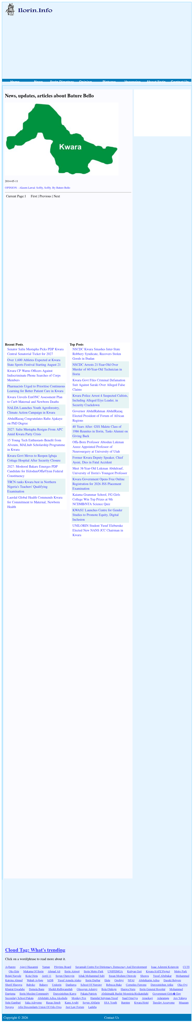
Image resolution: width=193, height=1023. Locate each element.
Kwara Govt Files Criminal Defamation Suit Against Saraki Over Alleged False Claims (98, 385)
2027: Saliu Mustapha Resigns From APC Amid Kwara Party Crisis (35, 431)
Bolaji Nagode (13, 975)
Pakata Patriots (88, 993)
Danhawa (71, 984)
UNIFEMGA (115, 971)
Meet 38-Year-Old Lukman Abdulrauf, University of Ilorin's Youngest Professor (99, 470)
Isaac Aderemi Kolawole (165, 967)
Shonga (144, 975)
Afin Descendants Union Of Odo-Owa (39, 1007)
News (38, 82)
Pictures (109, 82)
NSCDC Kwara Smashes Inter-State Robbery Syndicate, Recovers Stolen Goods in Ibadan (96, 354)
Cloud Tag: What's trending (35, 949)
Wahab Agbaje (35, 980)
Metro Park (180, 971)
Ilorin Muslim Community (34, 993)
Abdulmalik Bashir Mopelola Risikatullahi (124, 993)
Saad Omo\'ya (130, 998)
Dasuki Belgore (172, 980)
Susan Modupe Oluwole (122, 975)
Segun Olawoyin (65, 975)
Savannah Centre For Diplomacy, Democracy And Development (111, 967)
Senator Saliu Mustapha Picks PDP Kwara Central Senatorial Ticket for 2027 (35, 351)
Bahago (43, 984)
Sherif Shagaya (13, 984)
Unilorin (56, 984)
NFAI (131, 980)
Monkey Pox (79, 998)
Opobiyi (119, 980)
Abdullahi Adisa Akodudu (52, 998)
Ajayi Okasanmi (29, 967)
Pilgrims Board (62, 967)
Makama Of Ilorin (33, 971)
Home (15, 82)
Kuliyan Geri (134, 971)
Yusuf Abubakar (162, 975)
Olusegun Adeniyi (87, 989)
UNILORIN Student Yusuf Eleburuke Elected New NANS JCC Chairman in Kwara (97, 530)
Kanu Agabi (71, 1002)
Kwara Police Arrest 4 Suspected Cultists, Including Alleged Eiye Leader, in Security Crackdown (100, 400)
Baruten (125, 1002)
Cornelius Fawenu (136, 984)
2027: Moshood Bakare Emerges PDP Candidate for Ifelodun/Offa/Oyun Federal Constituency (35, 471)
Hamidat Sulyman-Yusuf (104, 998)
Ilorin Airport (72, 971)
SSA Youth (110, 1002)
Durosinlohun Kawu (64, 993)
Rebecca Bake (114, 984)
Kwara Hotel (141, 1002)
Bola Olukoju (109, 989)
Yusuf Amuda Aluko (69, 980)
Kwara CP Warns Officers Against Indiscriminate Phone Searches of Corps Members (33, 375)
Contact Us (180, 82)
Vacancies (133, 82)
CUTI (186, 967)
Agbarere (10, 967)
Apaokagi (147, 998)
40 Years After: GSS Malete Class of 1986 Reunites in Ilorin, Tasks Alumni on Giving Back (100, 431)
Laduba (92, 1007)
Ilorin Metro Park (93, 971)
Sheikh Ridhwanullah (60, 989)
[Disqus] (68, 596)
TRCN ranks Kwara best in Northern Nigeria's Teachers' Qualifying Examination (31, 486)
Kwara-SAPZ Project (158, 971)
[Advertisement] (124, 35)
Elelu (107, 980)
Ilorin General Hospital (152, 989)
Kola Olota (31, 975)
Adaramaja (163, 998)
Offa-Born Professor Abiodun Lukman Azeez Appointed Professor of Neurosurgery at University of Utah (98, 447)
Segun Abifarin (91, 1002)
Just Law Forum (75, 1007)
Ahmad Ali (54, 971)
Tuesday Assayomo (164, 1002)
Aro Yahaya (180, 998)
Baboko (30, 984)
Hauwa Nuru (128, 989)
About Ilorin (156, 82)
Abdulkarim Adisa (149, 980)
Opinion (85, 82)
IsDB (50, 980)
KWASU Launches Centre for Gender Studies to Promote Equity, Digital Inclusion (97, 515)
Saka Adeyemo (33, 1002)
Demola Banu (36, 989)
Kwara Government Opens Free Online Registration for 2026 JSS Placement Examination (98, 484)
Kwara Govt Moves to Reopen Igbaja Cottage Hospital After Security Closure (33, 457)
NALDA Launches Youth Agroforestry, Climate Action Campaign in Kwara (33, 410)
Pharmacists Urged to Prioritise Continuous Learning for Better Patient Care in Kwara (36, 388)
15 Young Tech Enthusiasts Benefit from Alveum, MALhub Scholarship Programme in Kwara (36, 445)
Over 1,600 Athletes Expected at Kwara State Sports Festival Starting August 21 (34, 362)
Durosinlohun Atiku (162, 984)
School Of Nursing (91, 984)
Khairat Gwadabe (15, 989)
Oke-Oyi (182, 984)
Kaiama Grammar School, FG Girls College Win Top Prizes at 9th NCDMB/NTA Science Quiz (96, 499)
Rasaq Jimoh (53, 1002)
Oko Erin (14, 971)
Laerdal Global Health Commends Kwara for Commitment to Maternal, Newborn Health (34, 502)
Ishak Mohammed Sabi (92, 975)
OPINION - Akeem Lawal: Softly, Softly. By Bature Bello (37, 187)
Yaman (46, 967)
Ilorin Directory (62, 82)
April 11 (46, 975)
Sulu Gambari (13, 1002)
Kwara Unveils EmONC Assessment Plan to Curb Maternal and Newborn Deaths (34, 399)
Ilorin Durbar (92, 980)
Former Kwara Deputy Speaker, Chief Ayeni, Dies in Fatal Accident (97, 459)
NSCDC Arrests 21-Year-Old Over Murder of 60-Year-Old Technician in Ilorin (97, 369)
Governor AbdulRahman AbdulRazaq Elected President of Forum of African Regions (98, 416)
